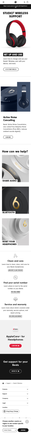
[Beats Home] (3, 383)
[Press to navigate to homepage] (16, 2)
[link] (11, 69)
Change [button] (12, 412)
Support (8, 383)
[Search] (24, 2)
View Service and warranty (15, 316)
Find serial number (15, 292)
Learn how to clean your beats (15, 270)
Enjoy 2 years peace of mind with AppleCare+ (15, 6)
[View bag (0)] (27, 2)
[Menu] (3, 2)
